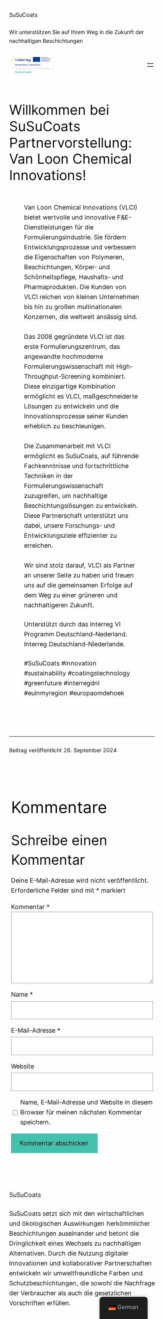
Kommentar (30, 907)
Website (22, 1066)
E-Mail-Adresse (35, 1030)
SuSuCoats (23, 14)
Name (22, 994)
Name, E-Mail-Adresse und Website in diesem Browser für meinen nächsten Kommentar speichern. (86, 1112)
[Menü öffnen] (150, 65)
